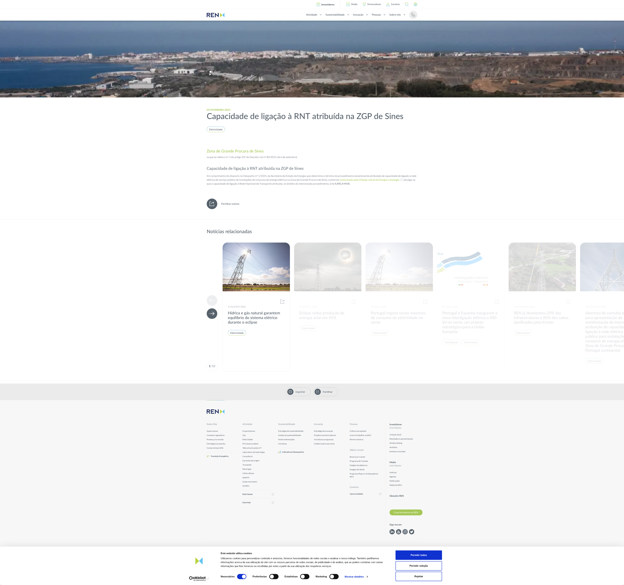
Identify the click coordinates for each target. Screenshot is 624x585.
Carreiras (395, 4)
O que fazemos (248, 431)
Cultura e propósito (358, 431)
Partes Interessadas (286, 439)
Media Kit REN (396, 485)
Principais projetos (250, 443)
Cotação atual (395, 434)
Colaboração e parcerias (324, 443)
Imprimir (300, 391)
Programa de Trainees (359, 461)
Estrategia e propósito (216, 443)
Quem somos (212, 431)
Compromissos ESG (215, 448)
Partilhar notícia (230, 203)
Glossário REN (397, 496)
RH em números (356, 439)
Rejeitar (418, 576)
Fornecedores (374, 4)
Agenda (393, 476)
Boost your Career (357, 457)
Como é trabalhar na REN (360, 435)
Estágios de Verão (357, 469)
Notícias (393, 472)
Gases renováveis (249, 481)
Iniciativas (282, 443)
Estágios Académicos (358, 465)
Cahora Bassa (248, 473)
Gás (244, 435)
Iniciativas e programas (323, 439)
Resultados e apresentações (401, 439)
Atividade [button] (311, 14)
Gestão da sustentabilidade (289, 435)
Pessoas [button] (376, 14)
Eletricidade (215, 129)
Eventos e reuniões (397, 451)
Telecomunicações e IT (252, 448)
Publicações (395, 481)
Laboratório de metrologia (253, 452)
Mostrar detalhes (354, 576)
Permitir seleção (419, 565)
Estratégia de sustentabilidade (290, 431)
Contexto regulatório (216, 435)
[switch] (274, 576)
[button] (406, 4)
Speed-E (245, 477)
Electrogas (246, 469)
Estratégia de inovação (323, 431)
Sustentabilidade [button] (334, 14)
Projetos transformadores (325, 435)
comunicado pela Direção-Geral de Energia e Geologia (369, 179)
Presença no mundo (215, 439)
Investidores (327, 4)
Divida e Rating (396, 443)
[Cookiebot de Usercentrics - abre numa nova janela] (199, 578)
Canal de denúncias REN (406, 512)
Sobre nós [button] (395, 14)
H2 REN (245, 486)
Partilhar (328, 391)
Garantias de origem (251, 460)
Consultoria (247, 456)
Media (354, 4)
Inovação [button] (358, 14)
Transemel (246, 465)
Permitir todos (419, 555)
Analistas (393, 447)
